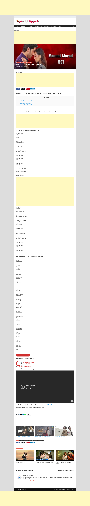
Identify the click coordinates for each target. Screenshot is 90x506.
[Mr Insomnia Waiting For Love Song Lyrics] (45, 455)
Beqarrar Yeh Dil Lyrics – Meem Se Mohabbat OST (43, 436)
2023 (17, 62)
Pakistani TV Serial (41, 440)
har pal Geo (26, 440)
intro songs (53, 26)
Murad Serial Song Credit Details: (26, 103)
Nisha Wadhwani (24, 66)
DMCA (72, 489)
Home (18, 26)
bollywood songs (38, 26)
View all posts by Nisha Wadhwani (30, 480)
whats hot (30, 62)
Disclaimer (68, 489)
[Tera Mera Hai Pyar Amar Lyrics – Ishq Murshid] (65, 455)
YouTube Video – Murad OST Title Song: (28, 104)
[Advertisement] (31, 7)
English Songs (46, 26)
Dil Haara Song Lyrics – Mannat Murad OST (26, 101)
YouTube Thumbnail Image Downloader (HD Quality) (33, 409)
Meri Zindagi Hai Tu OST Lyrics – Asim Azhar (23, 436)
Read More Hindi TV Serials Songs (23, 355)
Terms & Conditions (62, 489)
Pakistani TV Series (25, 62)
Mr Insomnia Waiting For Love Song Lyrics (44, 462)
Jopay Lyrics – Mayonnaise (21, 462)
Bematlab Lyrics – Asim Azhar (60, 436)
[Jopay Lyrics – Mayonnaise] (25, 455)
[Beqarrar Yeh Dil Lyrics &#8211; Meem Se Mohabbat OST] (44, 431)
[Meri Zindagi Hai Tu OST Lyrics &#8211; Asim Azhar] (25, 431)
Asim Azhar (21, 440)
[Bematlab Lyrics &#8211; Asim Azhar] (64, 431)
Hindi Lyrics (30, 440)
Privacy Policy (55, 489)
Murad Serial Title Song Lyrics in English (26, 100)
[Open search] (73, 26)
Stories (59, 26)
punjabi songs (23, 26)
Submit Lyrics (49, 404)
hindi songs (30, 26)
